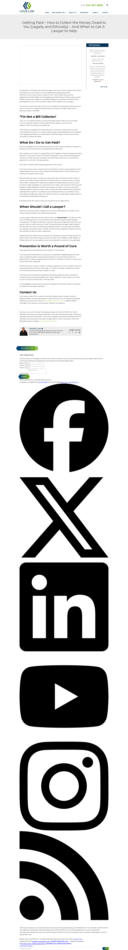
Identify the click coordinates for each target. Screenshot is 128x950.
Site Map (22, 946)
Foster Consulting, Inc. (59, 941)
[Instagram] (64, 830)
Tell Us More (24, 373)
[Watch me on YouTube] (79, 332)
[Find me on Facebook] (69, 332)
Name (22, 363)
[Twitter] (64, 561)
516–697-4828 (94, 5)
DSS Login (29, 946)
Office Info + (64, 382)
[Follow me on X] (72, 332)
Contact (105, 12)
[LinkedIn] (64, 651)
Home (47, 12)
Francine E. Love (35, 328)
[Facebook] (64, 472)
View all (103, 87)
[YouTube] (64, 740)
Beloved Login (27, 348)
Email (22, 367)
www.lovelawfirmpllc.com (48, 321)
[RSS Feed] (64, 919)
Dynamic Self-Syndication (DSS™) (58, 943)
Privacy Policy (77, 939)
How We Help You (58, 12)
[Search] (107, 5)
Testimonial (94, 45)
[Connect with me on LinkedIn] (76, 332)
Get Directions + (73, 382)
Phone (22, 365)
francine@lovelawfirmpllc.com (54, 301)
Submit (24, 376)
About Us (72, 12)
